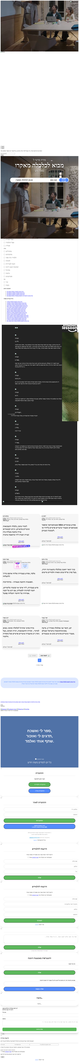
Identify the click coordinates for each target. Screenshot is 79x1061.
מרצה (8, 273)
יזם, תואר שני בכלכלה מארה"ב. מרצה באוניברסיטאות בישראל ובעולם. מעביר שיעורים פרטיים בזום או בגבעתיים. (58, 631)
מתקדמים (9, 254)
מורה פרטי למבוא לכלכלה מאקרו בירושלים (17, 312)
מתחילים (9, 251)
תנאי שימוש (18, 702)
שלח (2, 155)
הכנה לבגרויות (10, 264)
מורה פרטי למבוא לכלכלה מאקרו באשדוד (16, 303)
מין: (4, 279)
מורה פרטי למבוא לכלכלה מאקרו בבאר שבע (17, 305)
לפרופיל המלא (46, 541)
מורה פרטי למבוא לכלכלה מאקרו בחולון (16, 310)
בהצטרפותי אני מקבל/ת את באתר (40, 857)
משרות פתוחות (4, 702)
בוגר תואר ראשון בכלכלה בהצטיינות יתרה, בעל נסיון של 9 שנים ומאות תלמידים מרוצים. (59, 570)
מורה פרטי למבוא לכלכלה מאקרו (14, 301)
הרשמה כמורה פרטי (26, 702)
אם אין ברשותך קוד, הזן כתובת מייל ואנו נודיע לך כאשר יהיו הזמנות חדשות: (57, 980)
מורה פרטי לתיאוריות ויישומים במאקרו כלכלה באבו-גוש (20, 295)
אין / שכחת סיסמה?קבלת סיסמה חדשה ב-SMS (39, 826)
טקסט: (4, 1018)
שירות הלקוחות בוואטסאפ (34, 837)
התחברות (39, 820)
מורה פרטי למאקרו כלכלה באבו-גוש (15, 291)
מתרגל (8, 270)
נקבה (7, 285)
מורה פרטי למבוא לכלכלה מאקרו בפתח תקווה (17, 315)
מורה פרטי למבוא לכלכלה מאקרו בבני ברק (17, 307)
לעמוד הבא (44, 655)
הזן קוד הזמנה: (72, 964)
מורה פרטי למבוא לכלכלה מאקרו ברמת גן (16, 319)
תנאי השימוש (35, 857)
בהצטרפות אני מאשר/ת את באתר (13, 1051)
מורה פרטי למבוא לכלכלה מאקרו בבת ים (16, 308)
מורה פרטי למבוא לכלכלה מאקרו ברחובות (16, 318)
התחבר (36, 924)
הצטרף (39, 920)
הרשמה (35, 840)
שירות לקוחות (34, 702)
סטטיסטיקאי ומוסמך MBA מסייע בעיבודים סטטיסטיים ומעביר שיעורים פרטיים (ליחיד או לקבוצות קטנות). (60, 528)
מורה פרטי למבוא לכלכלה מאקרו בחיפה (16, 311)
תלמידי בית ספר (11, 258)
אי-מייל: (4, 1012)
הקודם (34, 655)
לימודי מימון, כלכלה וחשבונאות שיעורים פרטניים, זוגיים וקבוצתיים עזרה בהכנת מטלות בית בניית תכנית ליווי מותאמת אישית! (16, 530)
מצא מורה (64, 180)
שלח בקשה (40, 989)
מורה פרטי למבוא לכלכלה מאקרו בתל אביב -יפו (18, 321)
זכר (7, 282)
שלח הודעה (39, 1029)
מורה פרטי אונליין (51, 518)
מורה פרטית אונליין (12, 518)
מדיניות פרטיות (11, 702)
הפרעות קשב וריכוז (12, 267)
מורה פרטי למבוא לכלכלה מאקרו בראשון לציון (17, 316)
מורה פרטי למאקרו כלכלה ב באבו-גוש (15, 294)
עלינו (39, 702)
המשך (2, 1057)
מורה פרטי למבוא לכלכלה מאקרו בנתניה (16, 314)
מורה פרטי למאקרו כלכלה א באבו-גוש (16, 293)
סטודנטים (9, 276)
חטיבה (8, 261)
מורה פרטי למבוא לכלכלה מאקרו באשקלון (17, 304)
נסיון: (5, 248)
